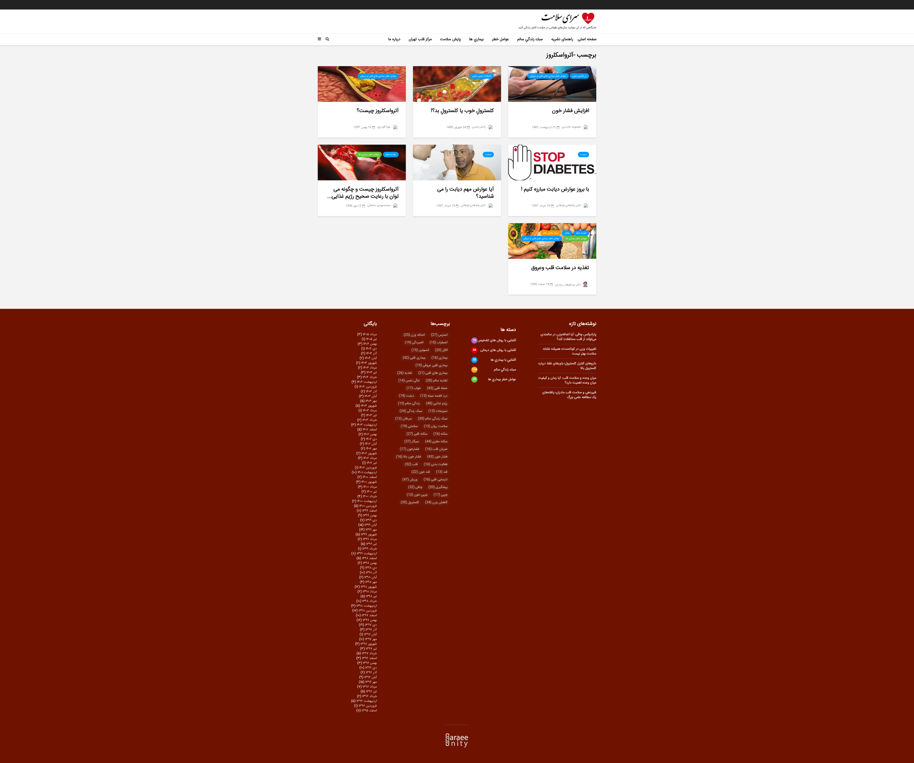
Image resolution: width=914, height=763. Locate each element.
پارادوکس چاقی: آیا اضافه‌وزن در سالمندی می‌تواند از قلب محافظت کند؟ (568, 337)
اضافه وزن (414, 335)
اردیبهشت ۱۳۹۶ (366, 701)
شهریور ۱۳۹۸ (369, 587)
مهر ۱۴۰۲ (371, 448)
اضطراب (438, 342)
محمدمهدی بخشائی (379, 205)
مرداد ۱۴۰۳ (370, 410)
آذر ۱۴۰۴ (371, 353)
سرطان (403, 418)
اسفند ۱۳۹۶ (369, 658)
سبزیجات (437, 411)
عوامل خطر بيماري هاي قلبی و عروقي (548, 76)
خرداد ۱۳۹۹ (369, 548)
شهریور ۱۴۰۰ (369, 482)
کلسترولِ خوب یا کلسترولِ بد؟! (462, 110)
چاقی (567, 233)
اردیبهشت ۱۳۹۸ (366, 606)
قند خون (421, 472)
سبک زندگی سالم (432, 418)
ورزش (409, 479)
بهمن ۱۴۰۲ (370, 434)
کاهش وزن (436, 502)
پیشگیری (437, 487)
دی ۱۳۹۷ (371, 625)
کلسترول (410, 502)
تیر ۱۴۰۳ (371, 415)
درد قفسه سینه (433, 396)
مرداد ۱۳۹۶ (370, 686)
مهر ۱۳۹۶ (371, 682)
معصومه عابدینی (571, 127)
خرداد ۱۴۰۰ (370, 496)
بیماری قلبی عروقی (431, 365)
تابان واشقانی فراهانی (568, 205)
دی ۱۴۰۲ (371, 439)
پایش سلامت (450, 39)
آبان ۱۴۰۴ (371, 358)
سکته (440, 434)
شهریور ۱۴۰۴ (369, 363)
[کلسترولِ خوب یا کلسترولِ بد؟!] (457, 84)
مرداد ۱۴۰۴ (370, 367)
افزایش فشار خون (570, 110)
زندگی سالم (409, 403)
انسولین (420, 350)
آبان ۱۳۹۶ (370, 677)
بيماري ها (476, 39)
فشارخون (409, 449)
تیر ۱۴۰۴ (371, 372)
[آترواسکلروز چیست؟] (362, 84)
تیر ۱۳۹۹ (371, 544)
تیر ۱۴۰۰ (372, 491)
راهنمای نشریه (562, 39)
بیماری (439, 357)
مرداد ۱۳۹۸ (370, 591)
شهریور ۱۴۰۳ (369, 406)
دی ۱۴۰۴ (371, 348)
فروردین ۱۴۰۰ (368, 506)
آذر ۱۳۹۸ (371, 572)
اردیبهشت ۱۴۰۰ (367, 501)
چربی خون (417, 494)
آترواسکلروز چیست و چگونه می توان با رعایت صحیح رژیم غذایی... (363, 193)
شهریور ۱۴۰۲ (369, 453)
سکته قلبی (417, 434)
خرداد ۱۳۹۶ (369, 696)
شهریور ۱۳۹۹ (369, 534)
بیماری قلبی (414, 357)
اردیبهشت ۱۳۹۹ (367, 553)
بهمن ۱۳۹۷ (370, 620)
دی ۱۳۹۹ (371, 520)
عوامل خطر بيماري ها (368, 155)
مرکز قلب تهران (420, 39)
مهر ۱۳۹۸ (371, 582)
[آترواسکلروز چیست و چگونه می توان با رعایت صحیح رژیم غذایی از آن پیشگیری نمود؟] (362, 163)
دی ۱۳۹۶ (371, 667)
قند (441, 472)
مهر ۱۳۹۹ (371, 529)
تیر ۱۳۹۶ (371, 691)
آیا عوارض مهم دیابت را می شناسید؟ (465, 193)
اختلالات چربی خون (481, 76)
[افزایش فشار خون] (552, 84)
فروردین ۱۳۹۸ (367, 610)
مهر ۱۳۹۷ (371, 639)
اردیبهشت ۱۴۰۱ (367, 472)
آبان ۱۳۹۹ (370, 525)
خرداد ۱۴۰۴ (370, 377)
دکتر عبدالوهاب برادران (568, 285)
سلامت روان (435, 426)
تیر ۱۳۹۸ (371, 596)
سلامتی (409, 426)
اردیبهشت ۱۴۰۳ (367, 425)
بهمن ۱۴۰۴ (370, 344)
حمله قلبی (437, 388)
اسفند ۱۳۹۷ (369, 615)
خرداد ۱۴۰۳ (369, 420)
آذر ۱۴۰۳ (371, 391)
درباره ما (394, 39)
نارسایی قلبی (435, 479)
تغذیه (404, 373)
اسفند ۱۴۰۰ (370, 477)
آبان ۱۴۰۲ (371, 444)
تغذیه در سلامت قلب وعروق (560, 267)
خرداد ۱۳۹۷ (369, 653)
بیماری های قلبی (432, 373)
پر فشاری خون (579, 76)
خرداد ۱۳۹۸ (369, 601)
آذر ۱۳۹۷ (371, 629)
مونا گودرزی (384, 127)
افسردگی (414, 342)
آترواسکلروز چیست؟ (378, 110)
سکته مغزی (436, 441)
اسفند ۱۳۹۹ (369, 510)
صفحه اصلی (587, 39)
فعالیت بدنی (435, 464)
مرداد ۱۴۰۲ (370, 458)
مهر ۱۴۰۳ (371, 401)
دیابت (583, 155)
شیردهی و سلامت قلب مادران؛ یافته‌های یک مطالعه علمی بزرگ (569, 395)
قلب (411, 464)
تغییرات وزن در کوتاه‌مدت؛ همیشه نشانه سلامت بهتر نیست (569, 351)
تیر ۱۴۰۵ (371, 339)
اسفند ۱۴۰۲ (370, 429)
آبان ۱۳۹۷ (370, 634)
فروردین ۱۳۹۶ (367, 706)
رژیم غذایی (436, 403)
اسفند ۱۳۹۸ (369, 558)
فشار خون (437, 456)
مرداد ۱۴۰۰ (370, 487)
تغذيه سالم (391, 155)
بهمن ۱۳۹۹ (370, 515)
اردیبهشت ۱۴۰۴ (367, 382)
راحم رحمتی (479, 127)
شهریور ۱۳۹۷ (368, 644)
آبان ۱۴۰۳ (370, 396)
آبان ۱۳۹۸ (370, 577)
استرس (439, 335)
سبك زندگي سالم (530, 39)
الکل (441, 350)
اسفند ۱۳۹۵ (369, 710)
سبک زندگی (411, 411)
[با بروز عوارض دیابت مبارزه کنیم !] (552, 163)
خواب (414, 388)
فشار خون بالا (408, 456)
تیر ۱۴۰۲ (372, 463)
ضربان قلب (436, 449)
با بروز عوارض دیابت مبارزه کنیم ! (555, 189)
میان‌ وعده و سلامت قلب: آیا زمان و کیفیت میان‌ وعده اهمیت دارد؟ (567, 380)
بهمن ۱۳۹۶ (370, 663)
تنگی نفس (409, 380)
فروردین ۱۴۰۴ (368, 386)
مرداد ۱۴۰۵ (370, 334)
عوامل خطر (500, 39)
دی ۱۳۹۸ (371, 568)
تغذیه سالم (436, 380)
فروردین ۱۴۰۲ (368, 467)
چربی (440, 494)
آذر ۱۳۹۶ (371, 672)
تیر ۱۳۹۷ (371, 648)
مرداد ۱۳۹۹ (370, 539)
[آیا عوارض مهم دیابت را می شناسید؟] (457, 163)
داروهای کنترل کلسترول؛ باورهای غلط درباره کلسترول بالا (567, 366)
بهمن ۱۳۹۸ (370, 563)
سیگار (411, 441)
